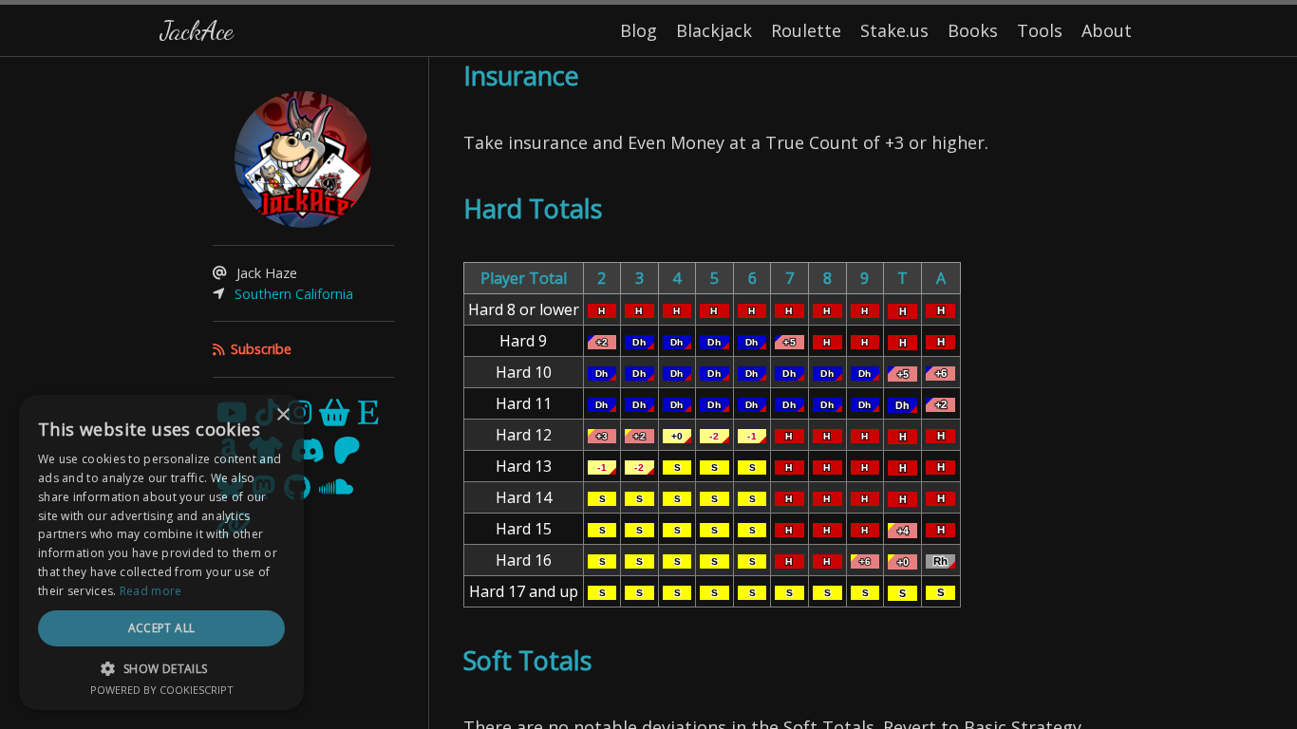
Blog (638, 30)
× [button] (282, 415)
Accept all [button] (162, 628)
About (1106, 30)
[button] (161, 668)
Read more (151, 591)
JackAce (196, 30)
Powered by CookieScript (162, 689)
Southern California (294, 294)
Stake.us (894, 30)
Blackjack (714, 30)
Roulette (806, 30)
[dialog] (161, 552)
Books (973, 30)
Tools (1039, 30)
